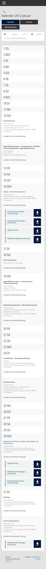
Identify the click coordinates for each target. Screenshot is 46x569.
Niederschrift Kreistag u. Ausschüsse (16, 222)
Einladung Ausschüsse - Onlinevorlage (16, 213)
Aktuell (39, 34)
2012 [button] (25, 34)
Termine (29, 22)
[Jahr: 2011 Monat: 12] (4, 34)
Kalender (10, 22)
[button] (37, 213)
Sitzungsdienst (35, 558)
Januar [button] (15, 34)
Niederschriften (11, 27)
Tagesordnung (12, 230)
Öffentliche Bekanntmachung (18, 239)
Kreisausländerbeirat (11, 521)
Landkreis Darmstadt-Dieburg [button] (15, 38)
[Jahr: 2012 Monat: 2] (32, 34)
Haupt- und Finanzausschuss (14, 192)
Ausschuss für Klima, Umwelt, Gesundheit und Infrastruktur (21, 442)
